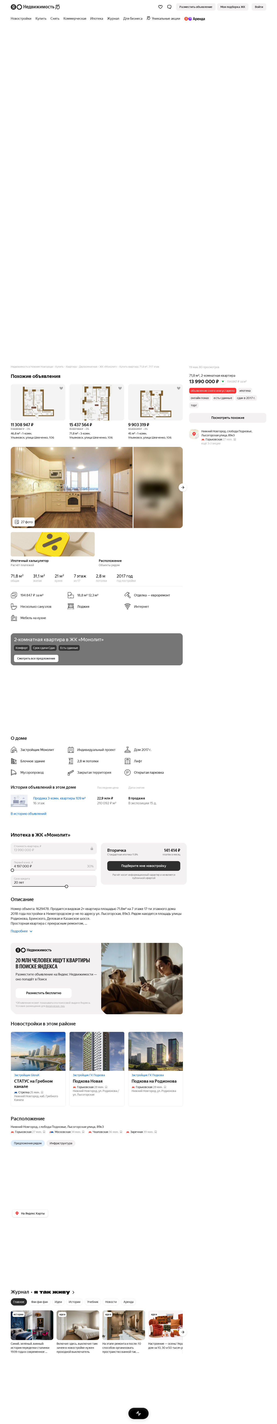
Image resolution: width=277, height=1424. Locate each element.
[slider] (54, 870)
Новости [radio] (111, 1302)
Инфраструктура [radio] (61, 1143)
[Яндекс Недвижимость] (35, 7)
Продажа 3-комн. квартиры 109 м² (59, 798)
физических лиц (55, 1006)
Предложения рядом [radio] (28, 1143)
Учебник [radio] (92, 1302)
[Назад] (11, 544)
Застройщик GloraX (26, 1075)
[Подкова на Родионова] (155, 1051)
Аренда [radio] (128, 1302)
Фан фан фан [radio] (39, 1302)
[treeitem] (22, 19)
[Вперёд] (183, 487)
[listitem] (151, 595)
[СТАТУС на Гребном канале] (38, 1051)
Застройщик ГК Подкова (89, 1075)
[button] (169, 7)
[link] (259, 7)
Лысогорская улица (81, 1127)
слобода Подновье (52, 1127)
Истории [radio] (74, 1302)
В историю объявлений (28, 814)
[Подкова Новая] (97, 1051)
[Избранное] (160, 7)
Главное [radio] (18, 1302)
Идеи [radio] (58, 1302)
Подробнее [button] (19, 931)
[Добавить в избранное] (61, 388)
